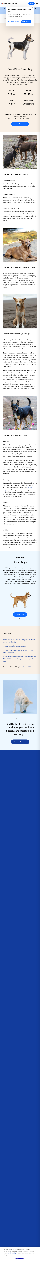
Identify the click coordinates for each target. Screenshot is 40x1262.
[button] (35, 604)
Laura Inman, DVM (25, 667)
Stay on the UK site (13, 21)
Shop (31, 3)
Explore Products (20, 124)
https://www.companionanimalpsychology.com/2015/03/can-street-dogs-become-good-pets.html (20, 659)
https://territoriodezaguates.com (14, 646)
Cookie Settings (19, 1258)
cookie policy (12, 1253)
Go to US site (26, 21)
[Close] (37, 1250)
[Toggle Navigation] (37, 3)
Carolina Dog (20, 614)
